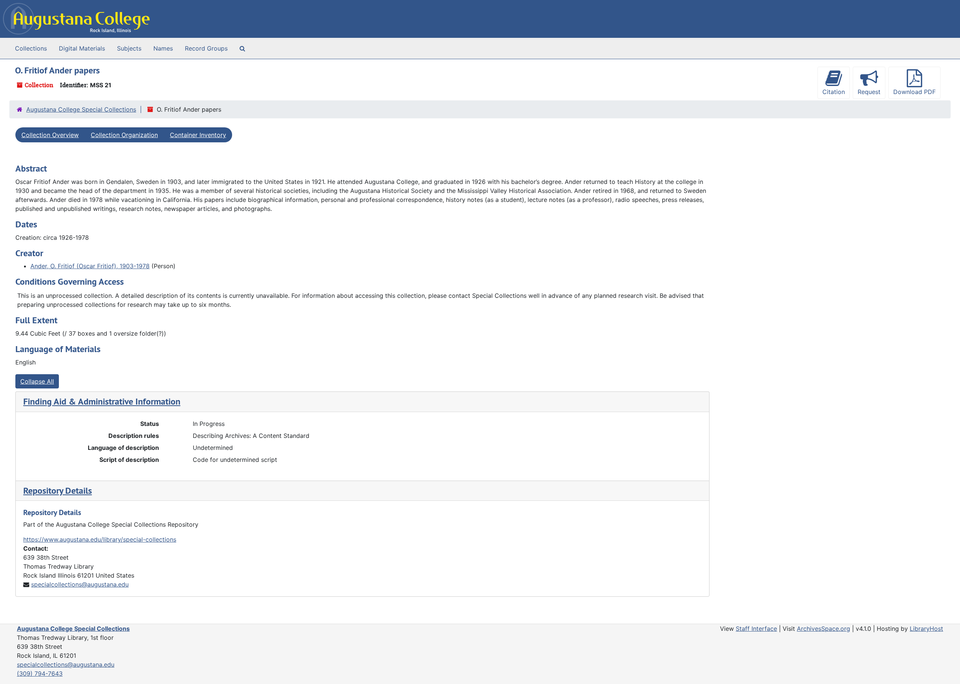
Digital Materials (82, 48)
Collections (31, 48)
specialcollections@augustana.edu (80, 584)
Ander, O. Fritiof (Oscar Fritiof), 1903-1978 (90, 266)
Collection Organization (124, 135)
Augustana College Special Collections (81, 109)
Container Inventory (198, 135)
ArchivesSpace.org (823, 628)
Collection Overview (50, 135)
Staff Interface (756, 628)
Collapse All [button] (37, 381)
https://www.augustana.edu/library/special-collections (99, 539)
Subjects (129, 48)
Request (869, 92)
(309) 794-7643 (40, 673)
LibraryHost (926, 628)
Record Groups (206, 48)
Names (163, 48)
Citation (833, 92)
